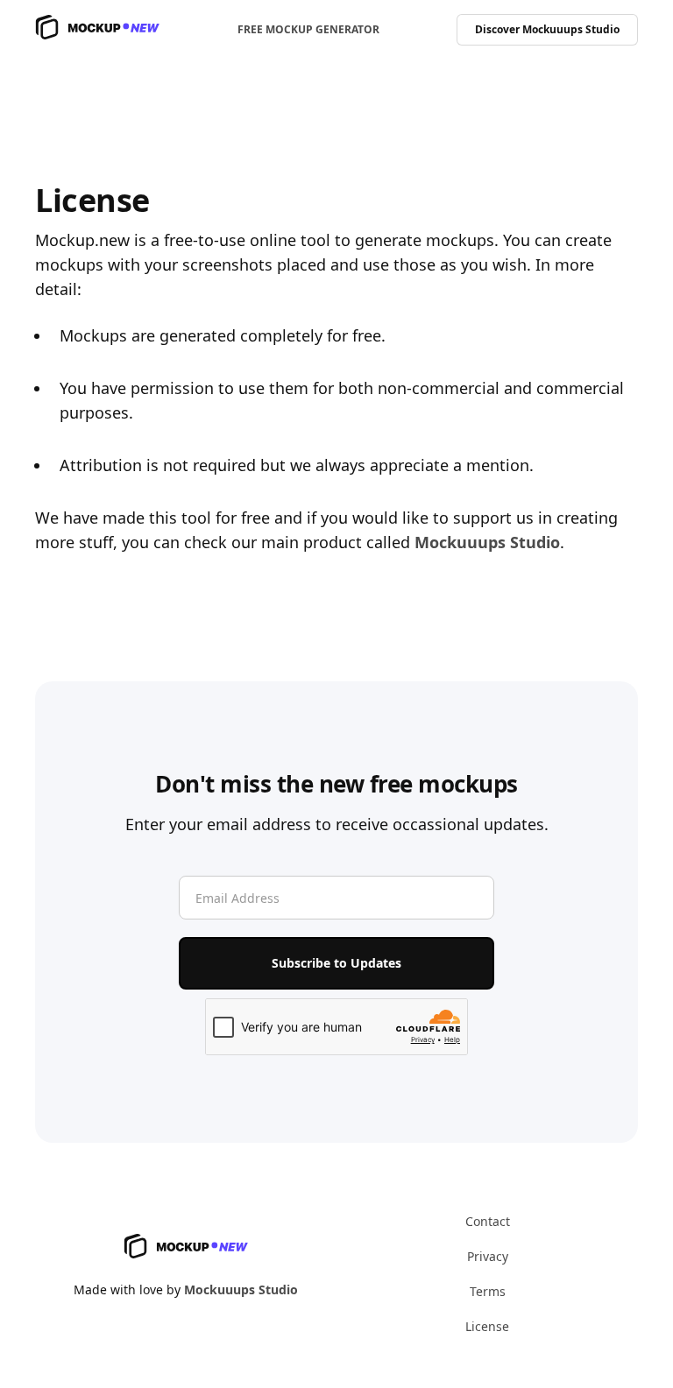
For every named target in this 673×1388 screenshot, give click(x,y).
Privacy (487, 1256)
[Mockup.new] (97, 30)
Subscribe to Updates (336, 963)
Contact (487, 1221)
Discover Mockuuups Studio (547, 29)
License (487, 1326)
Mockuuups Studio (487, 542)
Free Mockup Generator (308, 29)
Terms (488, 1291)
